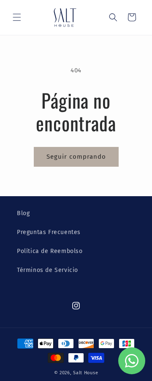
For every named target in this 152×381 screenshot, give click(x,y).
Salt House (85, 373)
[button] (17, 17)
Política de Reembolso (50, 251)
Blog (23, 213)
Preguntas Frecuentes (49, 232)
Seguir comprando (76, 156)
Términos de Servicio (47, 270)
